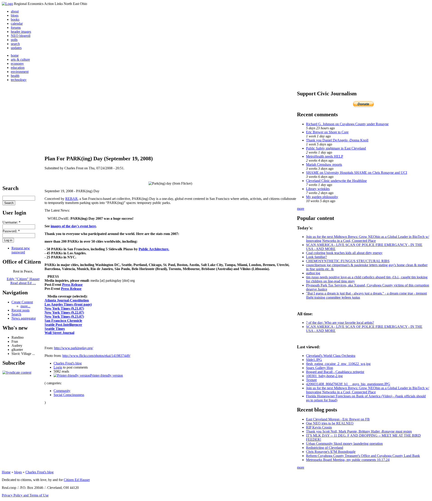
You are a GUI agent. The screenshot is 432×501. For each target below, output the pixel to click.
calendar (17, 23)
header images (21, 32)
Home (6, 472)
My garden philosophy (322, 197)
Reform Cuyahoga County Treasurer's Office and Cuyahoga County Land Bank (363, 456)
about (15, 11)
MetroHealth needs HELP (324, 156)
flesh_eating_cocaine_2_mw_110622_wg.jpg (338, 364)
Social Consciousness (69, 395)
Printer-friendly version (106, 375)
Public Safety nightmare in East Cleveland (336, 148)
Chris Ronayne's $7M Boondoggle (331, 452)
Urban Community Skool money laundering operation (344, 443)
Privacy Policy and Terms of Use (25, 495)
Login (58, 367)
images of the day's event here (73, 226)
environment (20, 72)
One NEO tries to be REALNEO (329, 423)
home (15, 55)
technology (19, 80)
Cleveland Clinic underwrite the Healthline (336, 181)
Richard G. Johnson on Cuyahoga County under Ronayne (347, 124)
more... (25, 306)
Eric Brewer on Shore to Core (327, 132)
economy (17, 63)
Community (62, 391)
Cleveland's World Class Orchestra (330, 356)
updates (16, 48)
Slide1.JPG (314, 360)
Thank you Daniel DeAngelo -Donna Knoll (337, 140)
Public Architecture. (154, 249)
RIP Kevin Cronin (319, 427)
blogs (14, 15)
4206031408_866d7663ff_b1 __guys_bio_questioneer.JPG (348, 384)
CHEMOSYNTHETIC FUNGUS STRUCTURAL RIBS (347, 261)
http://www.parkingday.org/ (73, 348)
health (15, 76)
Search (16, 314)
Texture (311, 380)
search (15, 44)
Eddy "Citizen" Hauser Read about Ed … (23, 281)
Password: (11, 231)
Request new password (20, 250)
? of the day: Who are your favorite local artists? (340, 322)
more (300, 208)
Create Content (22, 302)
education (18, 67)
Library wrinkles (318, 189)
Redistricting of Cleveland (324, 448)
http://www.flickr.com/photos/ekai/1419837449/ (96, 356)
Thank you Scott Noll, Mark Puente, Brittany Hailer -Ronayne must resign (359, 431)
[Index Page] (7, 4)
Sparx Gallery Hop (319, 368)
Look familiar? (316, 257)
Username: (11, 222)
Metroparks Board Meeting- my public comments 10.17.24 (347, 460)
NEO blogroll (20, 36)
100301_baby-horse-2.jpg (324, 376)
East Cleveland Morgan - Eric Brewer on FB (338, 419)
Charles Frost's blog (68, 363)
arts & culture (20, 59)
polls (14, 40)
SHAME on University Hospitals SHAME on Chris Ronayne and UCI (356, 172)
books (15, 19)
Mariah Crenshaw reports (324, 164)
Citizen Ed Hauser (77, 480)
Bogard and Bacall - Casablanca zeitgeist (335, 372)
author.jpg (313, 273)
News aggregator (23, 318)
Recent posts (20, 310)
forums (16, 27)
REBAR (71, 199)
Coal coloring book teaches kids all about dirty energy (344, 253)
